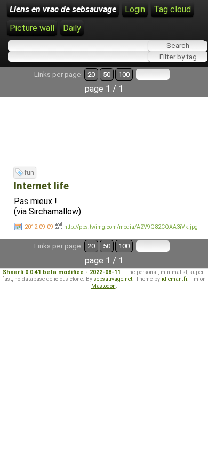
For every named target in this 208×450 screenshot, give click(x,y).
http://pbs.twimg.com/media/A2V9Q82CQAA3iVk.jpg (131, 226)
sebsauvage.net (113, 279)
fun (29, 172)
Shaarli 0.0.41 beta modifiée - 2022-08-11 (62, 272)
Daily (72, 28)
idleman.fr (174, 279)
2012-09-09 (39, 226)
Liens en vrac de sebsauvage (63, 9)
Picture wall (32, 28)
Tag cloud (172, 9)
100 (124, 74)
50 (106, 74)
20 (91, 74)
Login (135, 9)
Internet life (41, 186)
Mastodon (103, 286)
